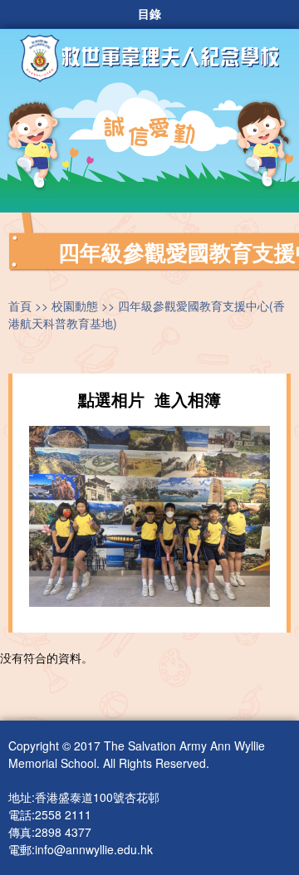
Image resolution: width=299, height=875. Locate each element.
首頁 (20, 305)
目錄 (149, 14)
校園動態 (74, 305)
